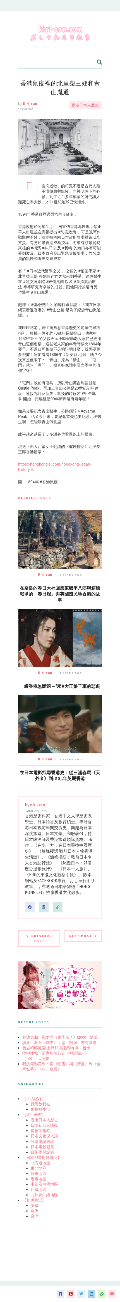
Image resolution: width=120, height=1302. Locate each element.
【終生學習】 (34, 1114)
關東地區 (38, 1173)
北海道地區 (40, 1162)
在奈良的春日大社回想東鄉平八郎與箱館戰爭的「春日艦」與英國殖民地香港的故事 (60, 594)
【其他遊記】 (34, 1200)
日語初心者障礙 (44, 1125)
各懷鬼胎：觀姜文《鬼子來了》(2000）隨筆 (60, 1037)
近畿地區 (38, 1178)
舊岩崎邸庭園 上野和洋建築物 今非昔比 (56, 1047)
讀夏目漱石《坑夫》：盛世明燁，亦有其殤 (59, 1042)
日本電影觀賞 (42, 1146)
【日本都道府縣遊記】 (41, 1157)
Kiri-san (30, 103)
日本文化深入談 (44, 1135)
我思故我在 (40, 1104)
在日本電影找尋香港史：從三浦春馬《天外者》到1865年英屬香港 (60, 775)
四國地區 (38, 1189)
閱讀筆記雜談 (42, 1141)
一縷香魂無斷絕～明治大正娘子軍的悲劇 (60, 686)
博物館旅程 (40, 1130)
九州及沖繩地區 (44, 1194)
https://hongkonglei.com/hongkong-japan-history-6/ (55, 466)
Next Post (80, 936)
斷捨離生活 (40, 1109)
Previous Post (41, 938)
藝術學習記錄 (42, 1152)
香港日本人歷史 (85, 105)
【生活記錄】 (34, 1098)
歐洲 (35, 1210)
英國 (35, 1205)
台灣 (35, 1216)
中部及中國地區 (44, 1184)
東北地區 (38, 1168)
